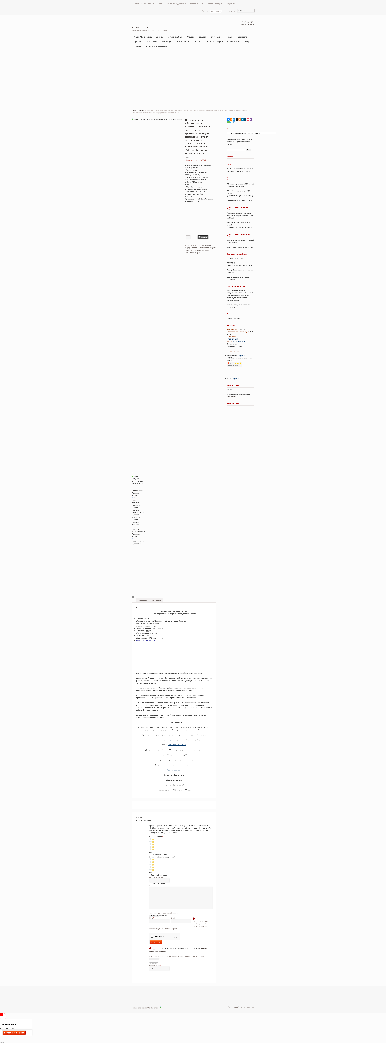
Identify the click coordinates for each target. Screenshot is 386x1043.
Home (134, 110)
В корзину (203, 237)
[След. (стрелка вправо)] (3, 1042)
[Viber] (251, 119)
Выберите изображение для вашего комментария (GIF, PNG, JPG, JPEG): (177, 956)
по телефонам (166, 740)
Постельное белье (175, 37)
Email (173, 918)
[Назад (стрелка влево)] (1, 1042)
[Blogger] (239, 119)
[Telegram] (234, 122)
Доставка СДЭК (196, 4)
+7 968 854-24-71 (233, 339)
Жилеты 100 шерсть (214, 41)
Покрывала (242, 37)
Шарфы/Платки (234, 41)
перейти (241, 355)
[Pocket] (248, 119)
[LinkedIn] (242, 119)
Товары (141, 110)
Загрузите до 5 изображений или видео (165, 913)
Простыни (138, 41)
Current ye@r (155, 966)
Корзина (231, 4)
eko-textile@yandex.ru (240, 341)
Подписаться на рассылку (157, 46)
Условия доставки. (174, 770)
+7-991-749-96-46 (247, 25)
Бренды (159, 37)
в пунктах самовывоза (177, 745)
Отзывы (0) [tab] (156, 600)
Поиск (249, 150)
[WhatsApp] (228, 122)
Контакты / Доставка (176, 4)
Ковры (248, 41)
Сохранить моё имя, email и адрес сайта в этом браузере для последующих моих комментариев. (179, 925)
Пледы (230, 37)
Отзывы (137, 46)
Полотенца (166, 41)
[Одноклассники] (231, 119)
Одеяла (190, 37)
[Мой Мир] (234, 119)
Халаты (198, 41)
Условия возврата (215, 4)
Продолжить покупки (14, 1033)
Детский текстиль (183, 41)
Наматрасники (216, 37)
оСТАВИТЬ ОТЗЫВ (156, 877)
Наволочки (152, 41)
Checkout (231, 11)
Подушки (202, 37)
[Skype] (231, 122)
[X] (237, 119)
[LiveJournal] (245, 119)
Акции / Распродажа (143, 37)
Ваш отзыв (154, 886)
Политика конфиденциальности (148, 4)
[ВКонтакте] (228, 119)
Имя (151, 918)
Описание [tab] (143, 600)
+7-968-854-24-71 (247, 22)
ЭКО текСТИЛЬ (140, 27)
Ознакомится (232, 397)
